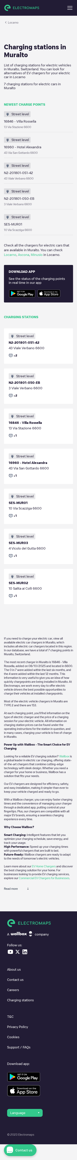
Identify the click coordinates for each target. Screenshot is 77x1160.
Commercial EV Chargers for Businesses (44, 878)
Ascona (23, 254)
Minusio (37, 254)
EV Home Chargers (44, 866)
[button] (70, 8)
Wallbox (64, 756)
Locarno (10, 254)
